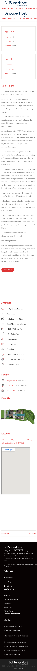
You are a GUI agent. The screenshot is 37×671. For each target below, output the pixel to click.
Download (32, 533)
